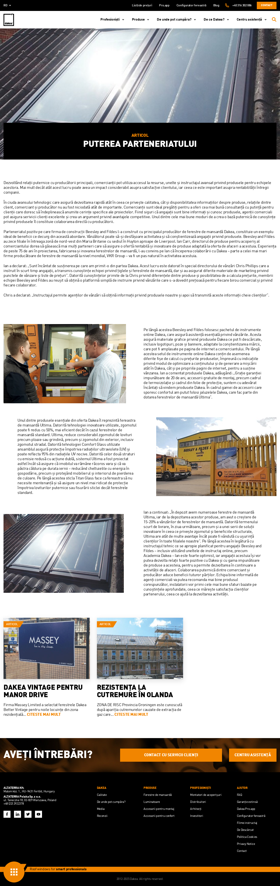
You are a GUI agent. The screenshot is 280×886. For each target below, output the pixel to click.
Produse (138, 19)
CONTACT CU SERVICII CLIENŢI (171, 755)
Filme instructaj (247, 823)
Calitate (102, 795)
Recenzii (102, 816)
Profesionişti (109, 19)
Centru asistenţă (249, 19)
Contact (266, 5)
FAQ (239, 795)
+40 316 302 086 (242, 5)
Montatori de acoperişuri (205, 795)
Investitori (196, 816)
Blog (216, 5)
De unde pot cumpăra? (174, 19)
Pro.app (164, 5)
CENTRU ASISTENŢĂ (252, 755)
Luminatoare (152, 802)
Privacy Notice (246, 844)
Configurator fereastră (191, 5)
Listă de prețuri (142, 5)
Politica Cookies (247, 837)
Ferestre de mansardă (158, 795)
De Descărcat (245, 830)
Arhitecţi (195, 809)
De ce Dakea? (214, 19)
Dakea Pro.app (246, 809)
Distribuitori (198, 802)
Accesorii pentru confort (159, 816)
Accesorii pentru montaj (159, 809)
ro (5, 5)
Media (101, 809)
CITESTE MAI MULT (44, 715)
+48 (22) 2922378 (14, 803)
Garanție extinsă (247, 802)
